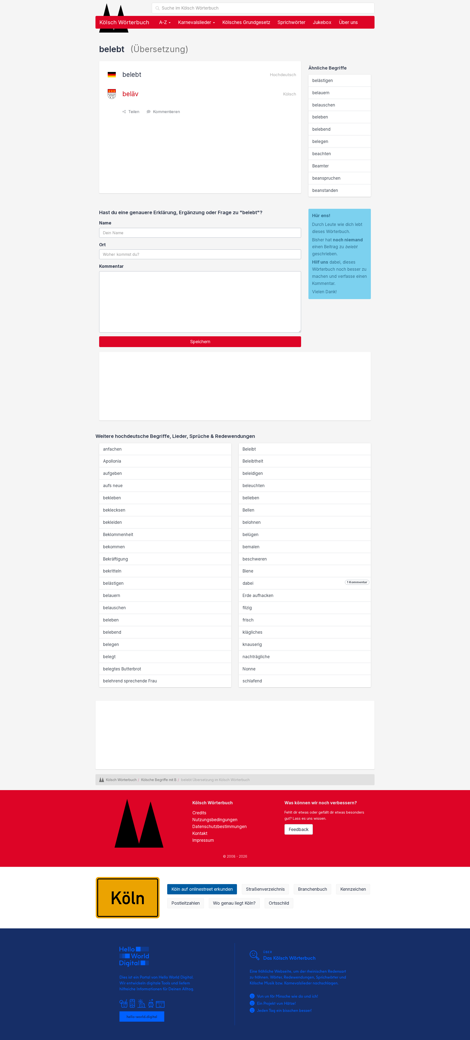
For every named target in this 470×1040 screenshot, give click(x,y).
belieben (251, 497)
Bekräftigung (115, 559)
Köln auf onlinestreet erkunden (202, 889)
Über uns (348, 22)
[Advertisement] (201, 156)
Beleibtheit (253, 461)
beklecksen (114, 510)
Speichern (200, 341)
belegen (320, 141)
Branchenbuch (312, 889)
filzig (247, 607)
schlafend (252, 680)
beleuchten (254, 485)
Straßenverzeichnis (265, 889)
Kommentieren (166, 111)
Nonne (249, 668)
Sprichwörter (292, 22)
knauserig (252, 644)
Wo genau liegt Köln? (234, 903)
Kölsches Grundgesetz (246, 22)
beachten (321, 153)
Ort (102, 244)
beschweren (255, 559)
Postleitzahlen (185, 903)
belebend (321, 129)
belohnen (252, 522)
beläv (130, 94)
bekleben (112, 497)
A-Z (163, 22)
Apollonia (112, 461)
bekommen (114, 546)
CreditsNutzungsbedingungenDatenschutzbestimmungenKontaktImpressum (219, 826)
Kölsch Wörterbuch (124, 22)
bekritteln (112, 571)
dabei (305, 583)
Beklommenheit (118, 534)
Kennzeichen (353, 889)
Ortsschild (279, 903)
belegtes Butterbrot (122, 668)
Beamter (320, 166)
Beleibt (249, 449)
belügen (250, 534)
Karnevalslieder (195, 22)
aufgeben (112, 473)
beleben (320, 117)
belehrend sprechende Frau (130, 680)
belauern (320, 92)
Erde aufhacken (258, 595)
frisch (248, 620)
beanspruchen (326, 178)
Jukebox (322, 22)
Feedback (299, 829)
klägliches (252, 632)
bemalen (251, 546)
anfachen (112, 449)
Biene (248, 571)
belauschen (323, 105)
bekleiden (112, 522)
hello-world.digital (142, 1016)
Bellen (248, 510)
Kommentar (111, 266)
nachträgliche (256, 656)
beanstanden (325, 190)
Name (105, 223)
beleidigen (253, 473)
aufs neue (113, 485)
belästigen (322, 80)
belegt (109, 656)
